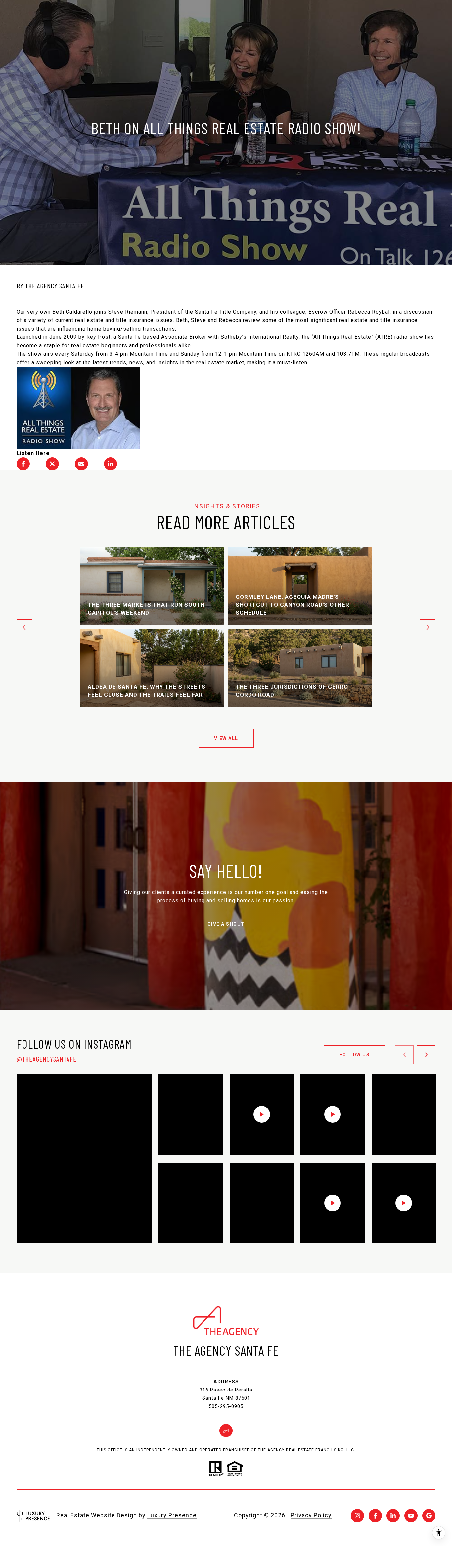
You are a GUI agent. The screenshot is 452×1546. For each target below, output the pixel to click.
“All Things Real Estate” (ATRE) (352, 337)
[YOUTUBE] (411, 1515)
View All (226, 738)
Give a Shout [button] (226, 924)
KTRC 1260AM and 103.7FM (323, 354)
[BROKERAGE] (226, 1430)
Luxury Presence (172, 1515)
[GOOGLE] (428, 1515)
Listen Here (33, 453)
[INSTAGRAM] (357, 1515)
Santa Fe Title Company (225, 312)
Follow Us (354, 1054)
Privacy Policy (311, 1515)
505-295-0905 (226, 1406)
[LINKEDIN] (393, 1515)
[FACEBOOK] (375, 1515)
